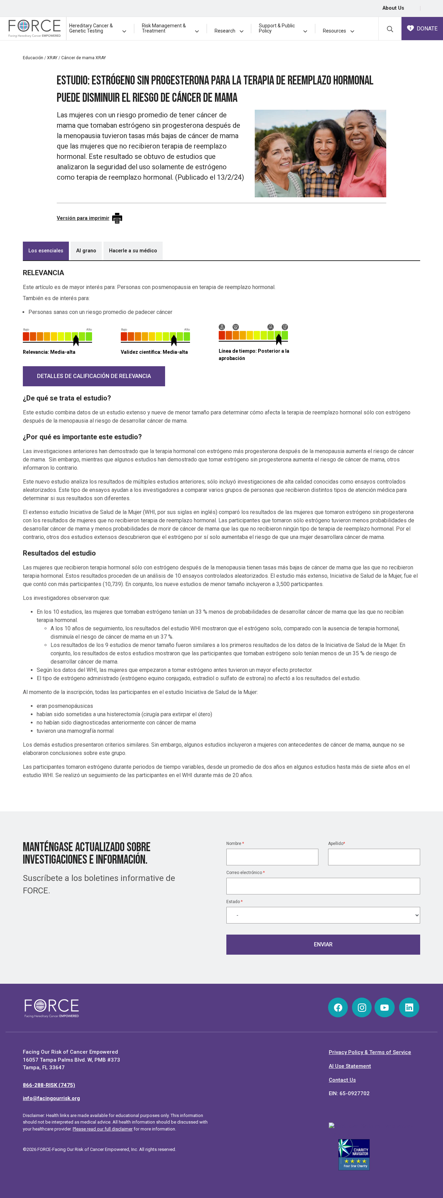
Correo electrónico (245, 872)
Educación (33, 57)
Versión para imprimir (83, 218)
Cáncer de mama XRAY (83, 57)
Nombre (235, 843)
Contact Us (342, 1080)
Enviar (323, 944)
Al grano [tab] (86, 251)
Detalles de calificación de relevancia (94, 376)
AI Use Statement (350, 1066)
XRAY (52, 57)
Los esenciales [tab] (45, 251)
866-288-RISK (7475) (49, 1085)
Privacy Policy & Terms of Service (370, 1052)
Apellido (336, 843)
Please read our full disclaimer (103, 1129)
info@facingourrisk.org (51, 1098)
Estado (234, 901)
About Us (393, 8)
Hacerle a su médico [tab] (133, 251)
